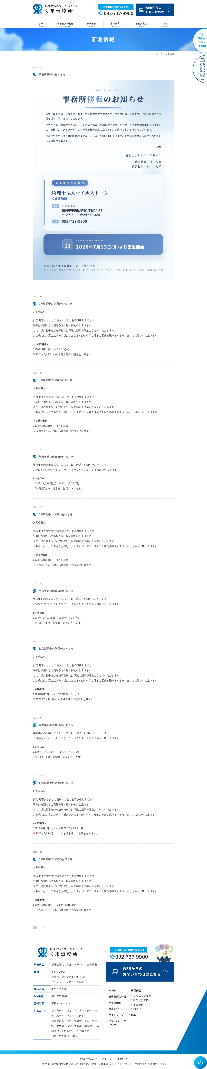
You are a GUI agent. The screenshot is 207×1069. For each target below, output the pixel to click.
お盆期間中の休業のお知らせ (56, 648)
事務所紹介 (115, 1002)
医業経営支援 (141, 1000)
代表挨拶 (91, 24)
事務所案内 (141, 24)
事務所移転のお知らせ (52, 74)
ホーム (42, 24)
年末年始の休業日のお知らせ (56, 456)
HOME (112, 990)
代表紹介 (114, 1008)
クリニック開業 (142, 995)
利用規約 (142, 1063)
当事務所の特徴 (65, 24)
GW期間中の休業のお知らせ (56, 303)
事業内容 (115, 24)
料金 (165, 24)
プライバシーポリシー (122, 1063)
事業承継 (138, 1004)
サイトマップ (116, 1014)
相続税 (137, 1009)
